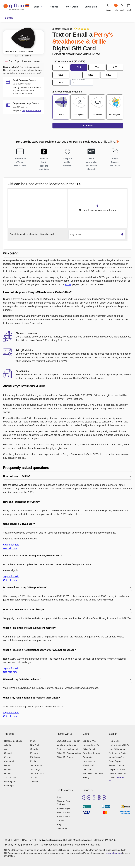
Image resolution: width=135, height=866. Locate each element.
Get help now (10, 548)
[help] (117, 142)
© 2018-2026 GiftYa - (16, 840)
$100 (114, 67)
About (68, 284)
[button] (67, 253)
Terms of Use (30, 844)
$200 (90, 75)
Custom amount (78, 79)
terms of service (114, 853)
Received (53, 7)
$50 (97, 67)
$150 (61, 75)
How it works (71, 7)
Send (36, 7)
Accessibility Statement (87, 844)
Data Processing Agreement (55, 844)
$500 (61, 82)
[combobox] (94, 234)
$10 (61, 67)
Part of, (72, 840)
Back (10, 17)
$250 (108, 75)
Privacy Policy (12, 844)
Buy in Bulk (91, 7)
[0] (129, 5)
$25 (79, 67)
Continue (88, 125)
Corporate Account (31, 110)
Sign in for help (11, 544)
